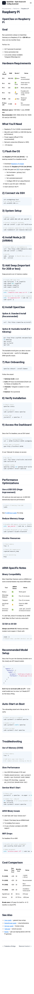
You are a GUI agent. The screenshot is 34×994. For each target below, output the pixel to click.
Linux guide (7, 920)
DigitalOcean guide (10, 923)
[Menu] (31, 3)
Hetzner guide (8, 926)
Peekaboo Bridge (10, 946)
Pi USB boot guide (11, 513)
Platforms (16, 8)
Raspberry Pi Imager (17, 164)
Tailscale (7, 929)
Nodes (6, 932)
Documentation (6, 8)
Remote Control (24, 946)
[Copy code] (29, 199)
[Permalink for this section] (7, 22)
